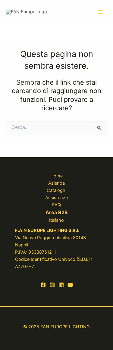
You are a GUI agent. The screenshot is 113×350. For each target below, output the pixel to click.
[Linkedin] (61, 285)
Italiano (56, 220)
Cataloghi (56, 190)
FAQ (56, 205)
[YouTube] (70, 285)
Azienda (56, 183)
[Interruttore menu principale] (100, 12)
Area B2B (57, 212)
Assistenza (56, 197)
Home (56, 176)
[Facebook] (43, 285)
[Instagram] (52, 285)
